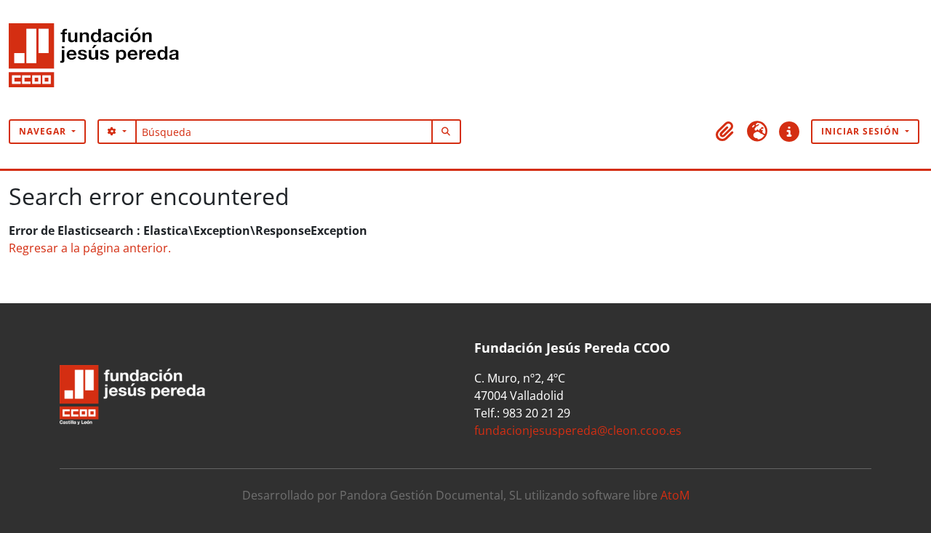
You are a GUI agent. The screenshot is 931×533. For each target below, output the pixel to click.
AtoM (675, 495)
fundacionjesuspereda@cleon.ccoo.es (578, 430)
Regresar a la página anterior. (90, 248)
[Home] (100, 59)
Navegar (44, 131)
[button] (725, 132)
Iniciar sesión (862, 131)
